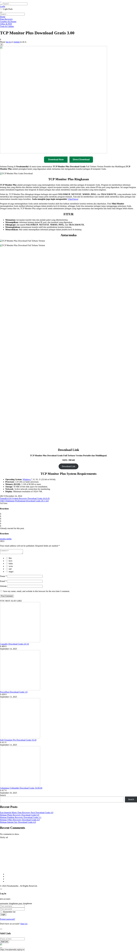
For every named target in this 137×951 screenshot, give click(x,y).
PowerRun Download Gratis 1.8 (13, 692)
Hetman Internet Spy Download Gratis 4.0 (18, 822)
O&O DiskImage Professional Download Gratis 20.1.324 (24, 501)
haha (11, 563)
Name (3, 576)
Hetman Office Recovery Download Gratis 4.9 (20, 820)
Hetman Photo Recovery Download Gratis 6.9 (19, 815)
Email (3, 581)
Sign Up (23, 924)
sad (10, 569)
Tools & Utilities (7, 26)
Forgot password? (7, 919)
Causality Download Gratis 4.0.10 (14, 644)
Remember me (9, 912)
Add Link (4, 942)
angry (11, 571)
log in (8, 42)
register (17, 42)
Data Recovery (6, 19)
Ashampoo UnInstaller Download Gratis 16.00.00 (21, 788)
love (10, 561)
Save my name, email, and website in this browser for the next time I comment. (36, 591)
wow (11, 566)
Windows (27, 479)
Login (2, 6)
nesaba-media (6, 539)
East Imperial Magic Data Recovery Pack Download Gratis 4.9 (26, 812)
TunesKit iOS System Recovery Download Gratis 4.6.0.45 (25, 498)
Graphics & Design (8, 21)
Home (2, 17)
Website (3, 586)
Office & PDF (6, 24)
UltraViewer (73, 199)
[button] (1, 44)
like (10, 558)
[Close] (1, 947)
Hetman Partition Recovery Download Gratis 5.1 (20, 817)
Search (3, 795)
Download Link (68, 466)
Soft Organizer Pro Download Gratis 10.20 (18, 740)
